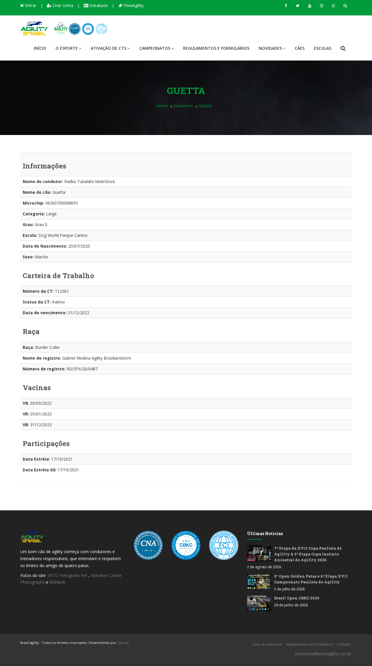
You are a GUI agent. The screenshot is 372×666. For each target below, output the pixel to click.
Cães (300, 48)
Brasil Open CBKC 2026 (296, 598)
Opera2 (123, 642)
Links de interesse (267, 644)
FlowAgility (133, 5)
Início (40, 48)
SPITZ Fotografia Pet (67, 575)
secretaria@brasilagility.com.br (323, 653)
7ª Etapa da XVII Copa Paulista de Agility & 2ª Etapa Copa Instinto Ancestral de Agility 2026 (308, 554)
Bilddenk (57, 582)
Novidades (270, 48)
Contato (343, 644)
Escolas (322, 48)
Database (98, 5)
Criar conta (62, 5)
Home (162, 106)
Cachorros (183, 106)
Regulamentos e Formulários (216, 48)
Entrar (30, 5)
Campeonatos (154, 48)
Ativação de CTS (108, 48)
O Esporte (67, 48)
